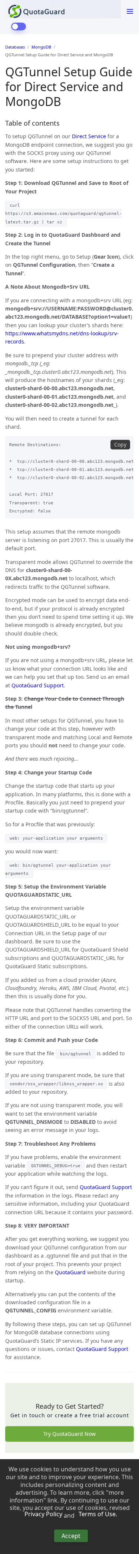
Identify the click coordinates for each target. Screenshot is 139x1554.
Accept (71, 1536)
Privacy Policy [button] (43, 1514)
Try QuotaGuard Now (69, 1433)
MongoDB (41, 47)
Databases (15, 47)
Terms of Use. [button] (98, 1514)
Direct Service (89, 136)
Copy (120, 444)
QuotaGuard (70, 1272)
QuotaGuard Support (37, 685)
